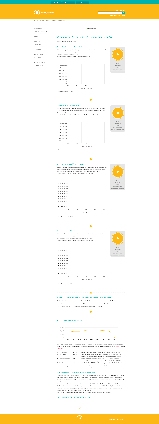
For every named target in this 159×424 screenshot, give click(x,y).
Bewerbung (37, 57)
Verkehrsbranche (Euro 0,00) (99, 365)
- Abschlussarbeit (39, 47)
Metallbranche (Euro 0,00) (113, 365)
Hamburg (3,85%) (61, 390)
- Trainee (36, 36)
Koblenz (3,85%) (87, 390)
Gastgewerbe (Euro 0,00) (111, 356)
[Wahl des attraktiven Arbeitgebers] (91, 28)
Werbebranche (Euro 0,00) (87, 367)
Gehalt (36, 20)
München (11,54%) (93, 388)
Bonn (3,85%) (70, 390)
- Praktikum (37, 44)
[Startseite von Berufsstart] (44, 12)
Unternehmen (69, 2)
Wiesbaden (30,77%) (74, 388)
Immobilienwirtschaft (59, 20)
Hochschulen (83, 2)
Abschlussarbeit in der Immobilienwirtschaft (89, 37)
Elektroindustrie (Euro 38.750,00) (113, 361)
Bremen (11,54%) (84, 388)
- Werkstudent (38, 49)
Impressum (111, 419)
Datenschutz (120, 419)
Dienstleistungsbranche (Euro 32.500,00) (107, 363)
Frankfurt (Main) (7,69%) (105, 388)
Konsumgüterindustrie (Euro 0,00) (99, 358)
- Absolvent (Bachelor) (40, 31)
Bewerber (56, 2)
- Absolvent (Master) (40, 34)
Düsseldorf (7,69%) (117, 388)
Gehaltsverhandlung (40, 62)
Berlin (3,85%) (78, 390)
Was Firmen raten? (39, 65)
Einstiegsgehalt (39, 28)
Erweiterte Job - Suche (117, 15)
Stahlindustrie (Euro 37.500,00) (88, 363)
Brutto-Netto (38, 60)
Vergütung (37, 41)
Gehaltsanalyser (39, 54)
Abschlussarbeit (45, 20)
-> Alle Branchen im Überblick (64, 367)
